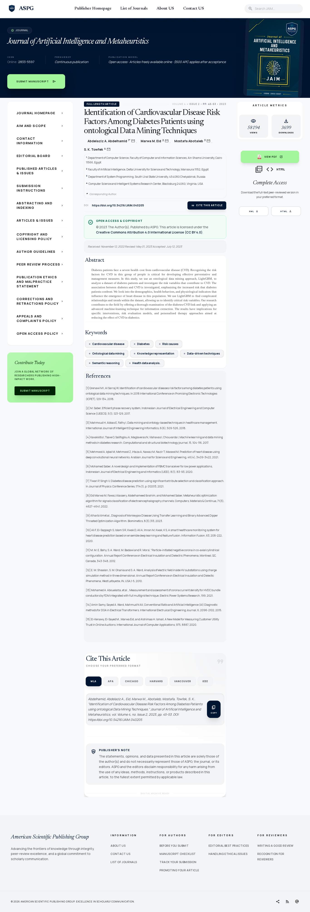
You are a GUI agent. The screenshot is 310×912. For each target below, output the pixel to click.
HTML (286, 211)
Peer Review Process (40, 264)
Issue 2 (194, 104)
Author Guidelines (40, 251)
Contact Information (40, 140)
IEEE (205, 681)
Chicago (131, 681)
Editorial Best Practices (229, 846)
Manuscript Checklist (178, 854)
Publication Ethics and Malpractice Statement (40, 281)
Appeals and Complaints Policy (40, 318)
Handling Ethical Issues (228, 854)
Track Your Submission (178, 862)
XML (253, 211)
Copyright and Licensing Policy (40, 236)
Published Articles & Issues (40, 170)
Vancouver (182, 681)
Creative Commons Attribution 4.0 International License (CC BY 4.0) (149, 232)
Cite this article (207, 205)
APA (111, 681)
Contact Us (120, 854)
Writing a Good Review (275, 846)
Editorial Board (40, 156)
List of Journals (134, 9)
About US (165, 9)
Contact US (193, 9)
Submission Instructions (40, 188)
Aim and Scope (40, 126)
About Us (118, 846)
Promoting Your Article (179, 870)
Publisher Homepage (92, 9)
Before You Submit (174, 846)
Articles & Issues (40, 220)
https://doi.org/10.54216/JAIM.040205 (118, 205)
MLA (93, 681)
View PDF (273, 157)
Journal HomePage (40, 113)
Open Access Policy (40, 333)
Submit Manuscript (36, 81)
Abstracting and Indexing (40, 205)
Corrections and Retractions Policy (40, 301)
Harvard (156, 681)
